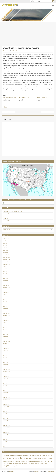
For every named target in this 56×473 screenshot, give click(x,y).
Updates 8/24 (6, 220)
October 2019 (6, 430)
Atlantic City (6, 455)
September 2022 (6, 348)
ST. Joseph (13, 466)
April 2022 (5, 360)
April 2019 (5, 444)
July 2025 (5, 268)
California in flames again (41, 97)
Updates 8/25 (6, 218)
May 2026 (5, 245)
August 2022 (6, 350)
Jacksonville (13, 461)
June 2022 (5, 355)
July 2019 (5, 437)
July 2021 (5, 381)
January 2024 (6, 311)
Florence (25, 458)
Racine (8, 463)
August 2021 (6, 378)
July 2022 (5, 353)
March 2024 (5, 306)
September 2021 (6, 376)
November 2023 (6, 315)
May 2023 (5, 329)
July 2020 (5, 409)
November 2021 (6, 371)
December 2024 (6, 285)
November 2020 (6, 399)
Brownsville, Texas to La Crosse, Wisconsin (12, 211)
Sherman (45, 463)
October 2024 (6, 289)
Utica (21, 466)
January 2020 (6, 423)
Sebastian (41, 463)
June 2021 (5, 383)
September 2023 (6, 320)
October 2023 (6, 318)
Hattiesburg (50, 458)
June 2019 (5, 439)
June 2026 (5, 243)
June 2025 (5, 271)
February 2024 (6, 308)
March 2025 (5, 278)
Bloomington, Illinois (8, 112)
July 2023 (5, 325)
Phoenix (40, 461)
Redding (12, 463)
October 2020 (6, 402)
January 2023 (6, 339)
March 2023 (5, 334)
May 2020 (5, 413)
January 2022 (6, 367)
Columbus (50, 455)
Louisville (22, 461)
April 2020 (5, 416)
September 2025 (6, 264)
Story (5, 106)
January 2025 (6, 282)
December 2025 (6, 257)
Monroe (31, 461)
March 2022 (5, 362)
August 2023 (6, 322)
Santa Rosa (36, 463)
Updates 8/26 (6, 216)
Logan (18, 461)
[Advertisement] (28, 33)
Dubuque (9, 458)
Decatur (5, 458)
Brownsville (27, 455)
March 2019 (5, 446)
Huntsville (8, 461)
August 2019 (6, 434)
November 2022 (6, 343)
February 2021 (6, 392)
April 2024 (5, 304)
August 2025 (6, 266)
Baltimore (12, 455)
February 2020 (6, 420)
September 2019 (6, 432)
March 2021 (5, 390)
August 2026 (6, 238)
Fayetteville (16, 458)
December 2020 (6, 397)
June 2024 (5, 299)
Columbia (44, 455)
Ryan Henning (6, 50)
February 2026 (6, 252)
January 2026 (6, 254)
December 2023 (6, 313)
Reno (16, 463)
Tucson (18, 466)
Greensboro (39, 458)
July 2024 (5, 297)
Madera (25, 461)
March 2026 (5, 250)
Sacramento (19, 463)
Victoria (25, 466)
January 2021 (6, 395)
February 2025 (6, 280)
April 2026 (5, 247)
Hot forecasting (6, 213)
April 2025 (5, 275)
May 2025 (5, 273)
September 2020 (6, 404)
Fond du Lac (30, 458)
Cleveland (32, 455)
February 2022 (6, 364)
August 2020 (6, 406)
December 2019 (6, 425)
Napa (35, 461)
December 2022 (6, 341)
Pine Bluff (44, 461)
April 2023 (5, 332)
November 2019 (6, 427)
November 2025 (6, 259)
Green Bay (35, 458)
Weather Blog (10, 4)
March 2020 (5, 418)
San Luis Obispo (30, 463)
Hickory (4, 461)
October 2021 (6, 374)
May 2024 (5, 301)
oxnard (37, 461)
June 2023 (5, 327)
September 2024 (6, 292)
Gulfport (43, 458)
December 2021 (6, 369)
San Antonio (24, 463)
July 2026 (5, 240)
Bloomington (22, 455)
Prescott (4, 463)
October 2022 (6, 346)
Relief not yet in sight (24, 97)
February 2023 (6, 336)
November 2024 (6, 287)
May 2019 (5, 441)
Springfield (6, 466)
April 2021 (5, 388)
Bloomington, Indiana (47, 112)
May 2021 (5, 385)
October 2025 (6, 261)
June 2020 (5, 411)
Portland (49, 461)
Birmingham (17, 455)
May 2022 (5, 357)
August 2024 (6, 294)
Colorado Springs (37, 455)
